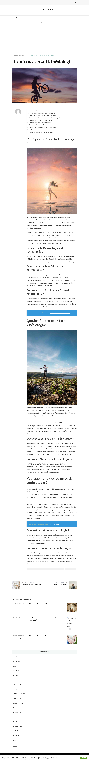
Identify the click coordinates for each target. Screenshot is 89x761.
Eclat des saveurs (44, 9)
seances (60, 569)
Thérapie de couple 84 (38, 604)
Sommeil (15, 721)
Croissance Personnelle (50, 56)
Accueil (15, 746)
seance (52, 569)
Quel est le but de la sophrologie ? (39, 130)
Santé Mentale (18, 717)
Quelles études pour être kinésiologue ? (41, 120)
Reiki (14, 708)
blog (14, 666)
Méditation (16, 698)
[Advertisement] (44, 37)
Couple (38, 56)
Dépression (16, 685)
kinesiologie (32, 569)
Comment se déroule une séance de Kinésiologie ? (44, 118)
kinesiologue (43, 569)
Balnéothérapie (18, 657)
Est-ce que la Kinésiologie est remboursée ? (42, 113)
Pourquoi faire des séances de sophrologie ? (42, 127)
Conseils (32, 56)
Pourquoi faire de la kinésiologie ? (39, 111)
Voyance (15, 735)
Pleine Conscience (19, 703)
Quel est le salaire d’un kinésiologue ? (40, 123)
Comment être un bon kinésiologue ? (40, 125)
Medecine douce (18, 694)
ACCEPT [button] (83, 758)
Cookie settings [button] (74, 758)
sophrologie (70, 569)
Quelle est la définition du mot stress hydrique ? (44, 619)
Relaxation (16, 712)
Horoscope (16, 689)
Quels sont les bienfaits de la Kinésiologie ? (42, 116)
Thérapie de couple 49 (38, 636)
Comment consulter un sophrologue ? (41, 132)
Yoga (14, 740)
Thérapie (21, 607)
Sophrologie (17, 726)
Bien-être (16, 661)
